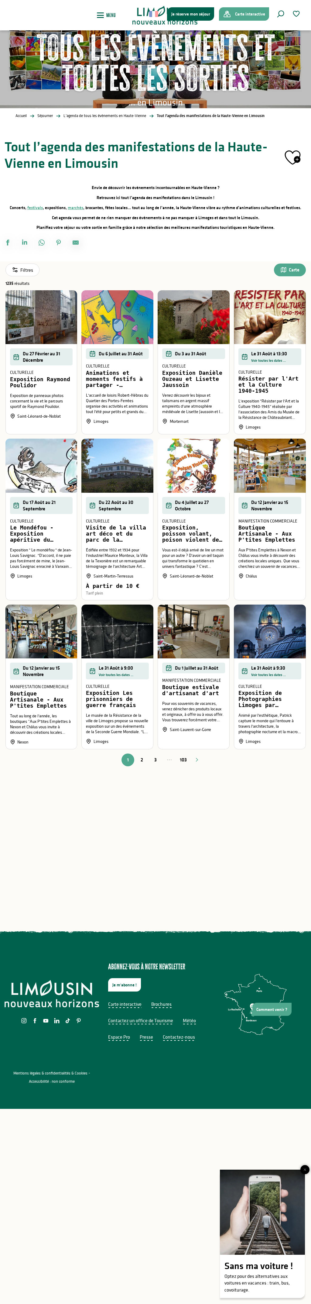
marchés (75, 207)
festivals (35, 207)
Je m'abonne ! (124, 985)
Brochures (161, 1004)
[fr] (154, 14)
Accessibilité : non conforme (52, 1081)
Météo (189, 1020)
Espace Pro (119, 1037)
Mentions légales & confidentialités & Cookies (50, 1073)
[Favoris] (297, 14)
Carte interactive (125, 1004)
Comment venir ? (271, 1009)
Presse (146, 1037)
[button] (280, 14)
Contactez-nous (179, 1037)
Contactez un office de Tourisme (140, 1020)
